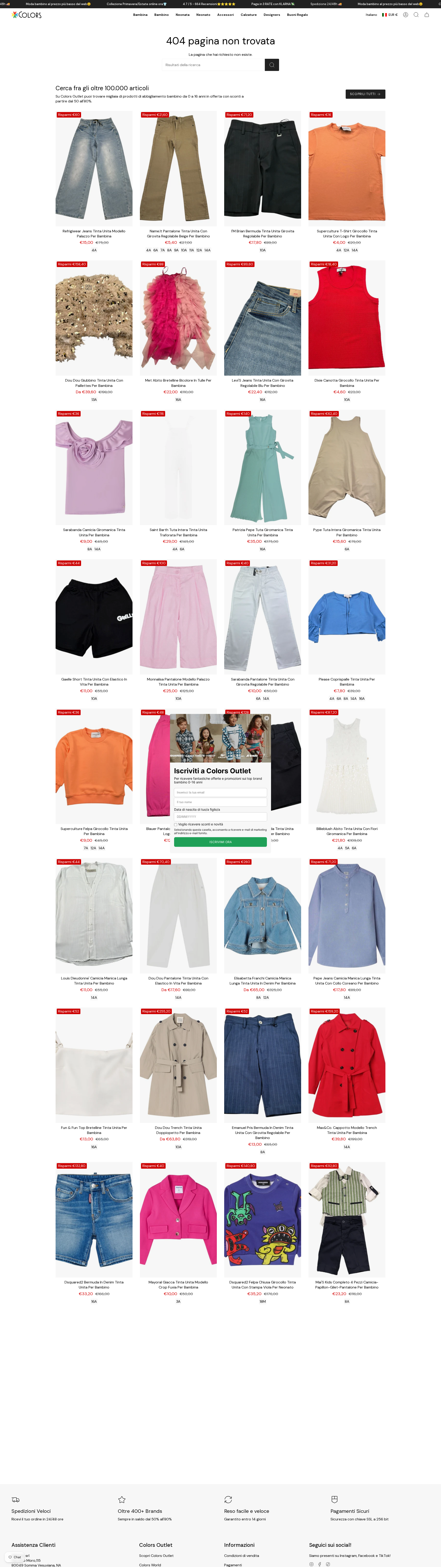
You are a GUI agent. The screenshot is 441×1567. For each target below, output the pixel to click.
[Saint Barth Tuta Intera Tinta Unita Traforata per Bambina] (178, 467)
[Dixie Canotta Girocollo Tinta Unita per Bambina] (346, 318)
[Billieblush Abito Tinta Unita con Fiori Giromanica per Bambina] (346, 766)
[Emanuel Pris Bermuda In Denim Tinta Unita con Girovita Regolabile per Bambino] (262, 1065)
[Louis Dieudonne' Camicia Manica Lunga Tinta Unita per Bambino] (94, 915)
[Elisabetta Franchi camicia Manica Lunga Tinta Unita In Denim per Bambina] (262, 915)
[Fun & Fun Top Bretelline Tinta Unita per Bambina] (94, 1065)
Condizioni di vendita (241, 1555)
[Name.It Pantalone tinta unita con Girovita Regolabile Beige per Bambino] (178, 168)
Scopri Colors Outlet (156, 1555)
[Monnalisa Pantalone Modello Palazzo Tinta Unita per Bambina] (178, 617)
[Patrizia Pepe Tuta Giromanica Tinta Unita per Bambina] (262, 467)
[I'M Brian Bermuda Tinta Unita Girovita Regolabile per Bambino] (262, 168)
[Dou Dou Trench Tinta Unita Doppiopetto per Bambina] (178, 1065)
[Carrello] (426, 15)
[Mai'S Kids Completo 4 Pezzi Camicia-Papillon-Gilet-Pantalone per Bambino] (346, 1219)
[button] (140, 14)
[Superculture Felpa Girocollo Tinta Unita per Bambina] (94, 766)
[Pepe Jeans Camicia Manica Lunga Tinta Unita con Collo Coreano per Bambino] (346, 915)
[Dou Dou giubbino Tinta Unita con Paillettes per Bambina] (94, 318)
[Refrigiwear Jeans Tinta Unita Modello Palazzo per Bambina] (94, 168)
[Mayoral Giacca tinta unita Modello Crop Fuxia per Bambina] (178, 1219)
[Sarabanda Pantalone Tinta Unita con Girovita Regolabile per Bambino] (262, 617)
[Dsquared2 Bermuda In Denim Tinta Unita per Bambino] (94, 1219)
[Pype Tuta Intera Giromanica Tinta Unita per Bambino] (346, 467)
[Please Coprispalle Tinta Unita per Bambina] (346, 617)
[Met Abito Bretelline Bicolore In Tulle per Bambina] (178, 318)
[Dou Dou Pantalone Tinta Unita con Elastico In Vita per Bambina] (178, 915)
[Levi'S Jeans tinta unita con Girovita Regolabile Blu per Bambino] (262, 318)
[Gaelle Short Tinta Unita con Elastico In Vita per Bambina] (94, 617)
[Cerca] (272, 65)
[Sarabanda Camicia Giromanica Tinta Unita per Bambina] (94, 467)
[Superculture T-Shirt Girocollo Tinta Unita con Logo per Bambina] (346, 168)
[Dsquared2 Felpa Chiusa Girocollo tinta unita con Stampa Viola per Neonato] (262, 1219)
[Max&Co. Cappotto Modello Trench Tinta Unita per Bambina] (346, 1065)
